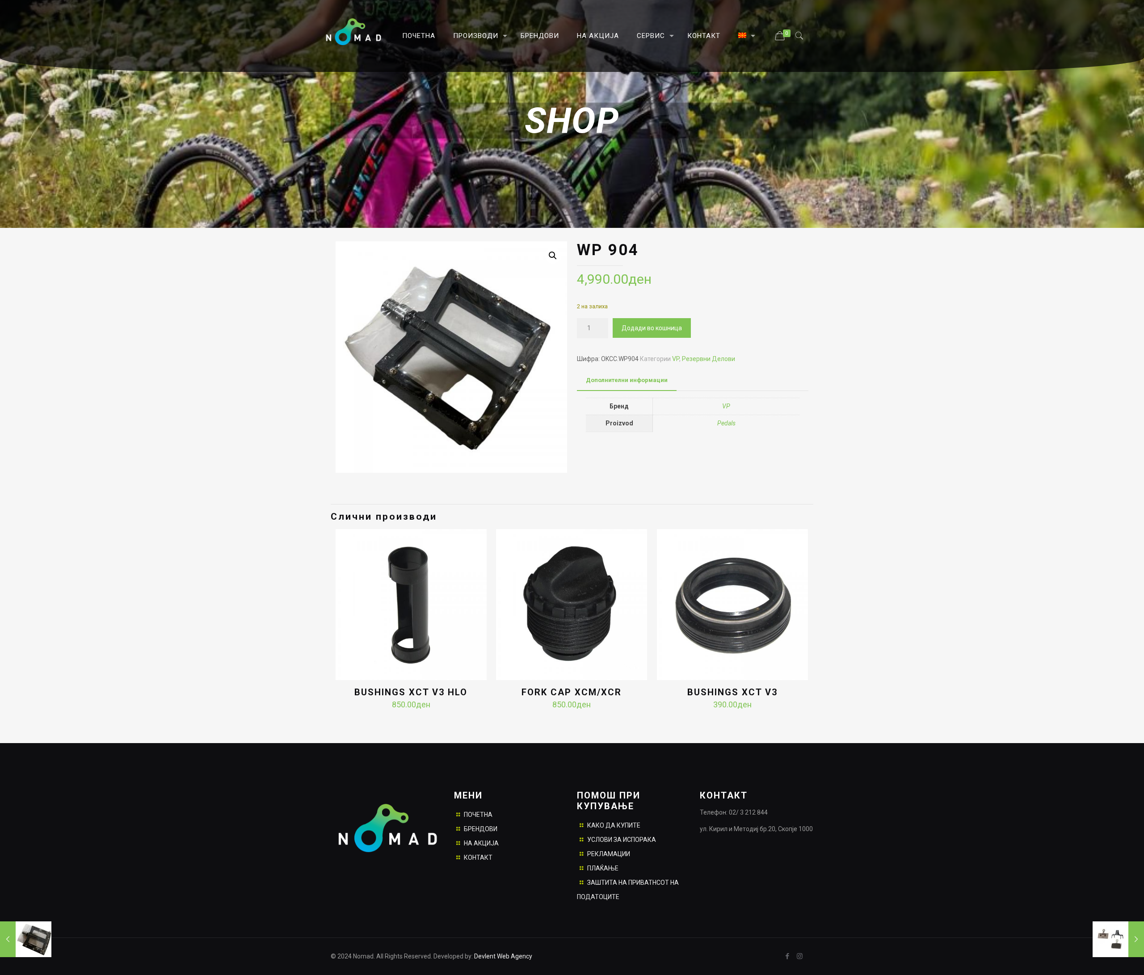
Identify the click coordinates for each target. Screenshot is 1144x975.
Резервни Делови (708, 358)
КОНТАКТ (478, 857)
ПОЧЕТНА (478, 814)
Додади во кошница (652, 328)
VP (675, 358)
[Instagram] (799, 956)
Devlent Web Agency (502, 956)
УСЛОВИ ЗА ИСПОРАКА (621, 839)
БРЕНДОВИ (480, 828)
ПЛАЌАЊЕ (602, 868)
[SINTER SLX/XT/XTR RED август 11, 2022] (1118, 939)
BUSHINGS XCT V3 (732, 692)
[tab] (627, 380)
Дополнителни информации (627, 380)
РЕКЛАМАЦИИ (608, 853)
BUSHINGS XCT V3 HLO (410, 692)
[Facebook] (787, 956)
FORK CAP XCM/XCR (572, 692)
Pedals (726, 423)
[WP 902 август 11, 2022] (25, 939)
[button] (553, 256)
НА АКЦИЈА (481, 843)
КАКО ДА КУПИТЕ (613, 825)
